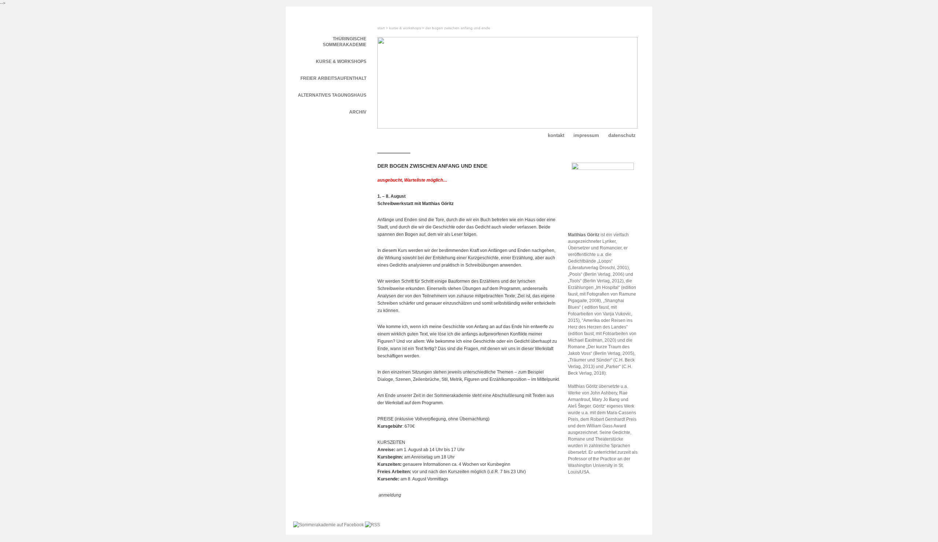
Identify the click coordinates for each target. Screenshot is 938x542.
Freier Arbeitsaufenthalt (333, 78)
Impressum (586, 135)
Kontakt (556, 135)
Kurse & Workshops (405, 28)
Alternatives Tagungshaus (332, 95)
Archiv (357, 112)
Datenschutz (622, 135)
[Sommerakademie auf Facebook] (329, 524)
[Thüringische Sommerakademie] (329, 17)
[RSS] (372, 524)
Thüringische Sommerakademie (344, 41)
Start (381, 28)
